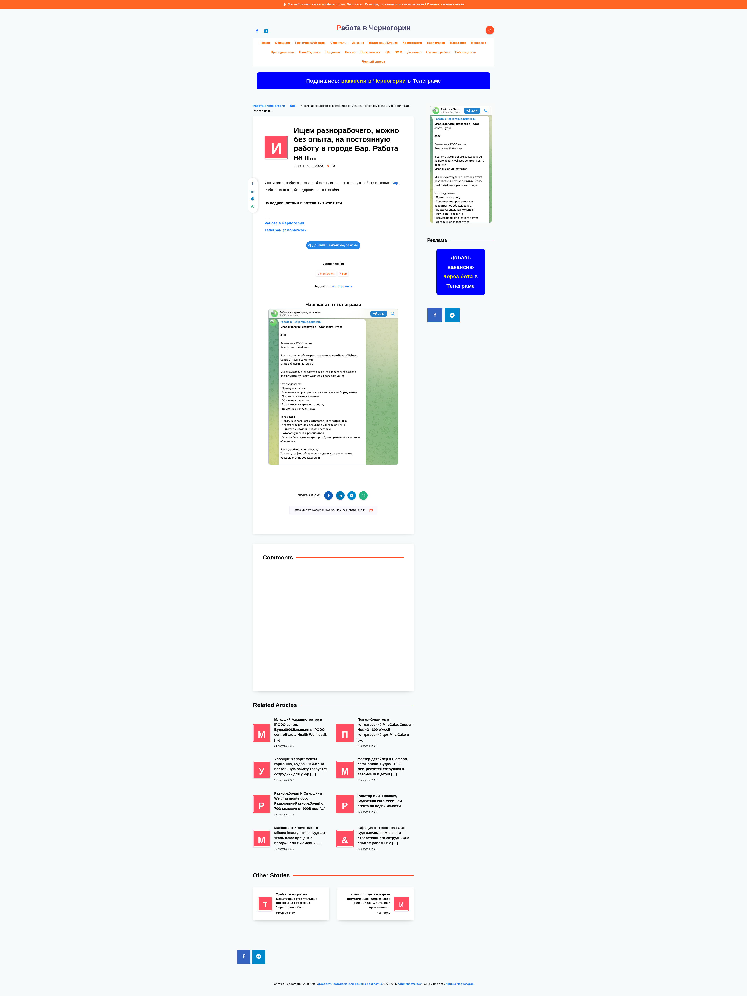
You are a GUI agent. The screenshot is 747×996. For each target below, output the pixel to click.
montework (327, 273)
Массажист (458, 42)
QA (387, 52)
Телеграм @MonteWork (285, 230)
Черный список (373, 61)
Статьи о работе (438, 52)
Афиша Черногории (460, 983)
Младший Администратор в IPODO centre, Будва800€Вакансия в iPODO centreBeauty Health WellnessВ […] (300, 730)
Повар (265, 42)
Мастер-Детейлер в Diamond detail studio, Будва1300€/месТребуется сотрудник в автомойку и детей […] (382, 766)
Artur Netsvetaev (410, 983)
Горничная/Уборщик (310, 42)
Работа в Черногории (269, 105)
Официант (282, 42)
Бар (293, 105)
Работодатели (465, 52)
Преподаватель (282, 52)
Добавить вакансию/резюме (335, 245)
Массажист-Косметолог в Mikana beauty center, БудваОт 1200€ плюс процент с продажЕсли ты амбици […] (300, 835)
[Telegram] (266, 30)
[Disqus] (333, 624)
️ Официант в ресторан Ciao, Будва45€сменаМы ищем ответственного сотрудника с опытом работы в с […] (383, 835)
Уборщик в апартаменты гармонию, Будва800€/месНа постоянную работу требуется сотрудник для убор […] (300, 766)
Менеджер (478, 42)
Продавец (332, 52)
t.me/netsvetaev (452, 4)
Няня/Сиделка (309, 52)
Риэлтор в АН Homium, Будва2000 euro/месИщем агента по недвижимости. (380, 801)
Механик (357, 42)
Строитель (338, 42)
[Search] (490, 30)
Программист (370, 52)
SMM (398, 52)
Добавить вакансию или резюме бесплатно (350, 983)
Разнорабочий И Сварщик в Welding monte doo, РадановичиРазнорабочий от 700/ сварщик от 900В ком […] (299, 800)
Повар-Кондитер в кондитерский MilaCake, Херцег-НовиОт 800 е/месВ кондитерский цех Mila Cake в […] (385, 730)
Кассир (350, 52)
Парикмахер (436, 42)
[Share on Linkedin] (252, 191)
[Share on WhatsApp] (252, 207)
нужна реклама (413, 4)
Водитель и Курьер (383, 42)
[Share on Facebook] (252, 183)
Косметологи (412, 42)
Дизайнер (414, 52)
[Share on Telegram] (252, 199)
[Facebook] (257, 30)
